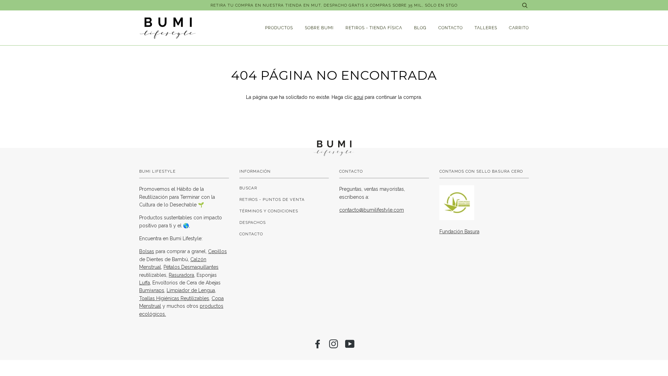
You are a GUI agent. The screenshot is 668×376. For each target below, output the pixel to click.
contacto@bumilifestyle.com (371, 210)
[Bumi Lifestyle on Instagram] (334, 346)
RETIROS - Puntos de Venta (272, 199)
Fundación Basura (459, 231)
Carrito (519, 27)
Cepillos (217, 251)
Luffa (144, 282)
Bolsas (146, 251)
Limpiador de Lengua (191, 290)
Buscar (248, 188)
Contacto (450, 27)
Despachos (252, 222)
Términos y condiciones (268, 211)
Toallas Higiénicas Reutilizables (174, 298)
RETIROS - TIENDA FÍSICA (373, 27)
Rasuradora (181, 275)
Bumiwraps (151, 290)
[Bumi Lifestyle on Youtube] (350, 346)
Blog (420, 27)
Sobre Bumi (319, 27)
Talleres (486, 27)
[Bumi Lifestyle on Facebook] (318, 346)
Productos (279, 27)
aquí (358, 97)
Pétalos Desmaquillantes (191, 267)
